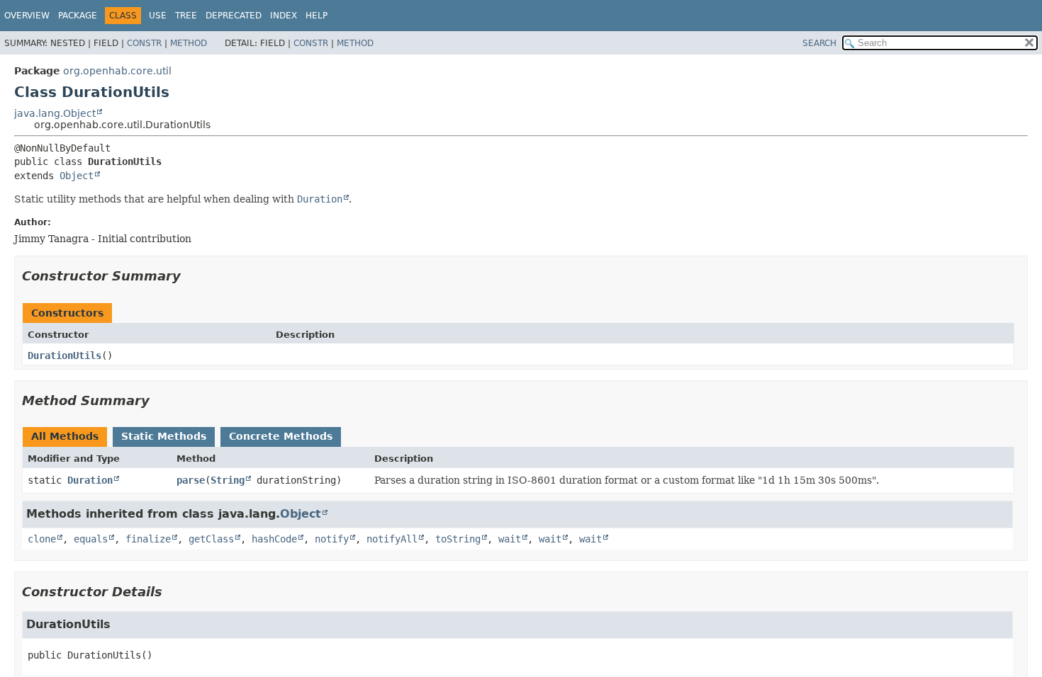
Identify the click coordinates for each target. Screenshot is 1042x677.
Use (158, 16)
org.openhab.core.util (117, 70)
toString (458, 539)
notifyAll (392, 539)
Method (188, 43)
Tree (186, 16)
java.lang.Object (55, 113)
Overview (27, 16)
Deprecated (234, 16)
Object (77, 175)
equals (91, 539)
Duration (90, 480)
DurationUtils (64, 355)
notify (332, 539)
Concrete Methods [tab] (280, 436)
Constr (144, 43)
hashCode (274, 539)
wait (509, 539)
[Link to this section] (190, 275)
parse (191, 480)
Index (283, 16)
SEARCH (819, 43)
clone (42, 539)
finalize (148, 539)
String (228, 480)
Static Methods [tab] (163, 436)
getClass (211, 539)
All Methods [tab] (65, 436)
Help (316, 16)
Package (77, 16)
